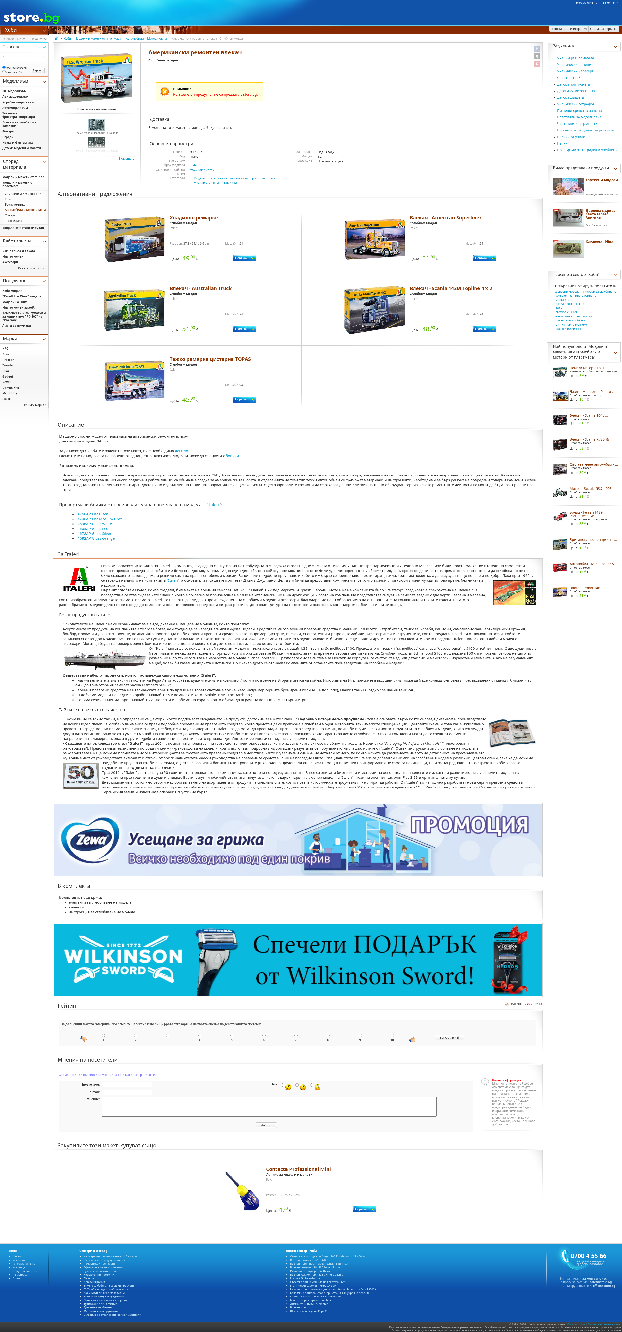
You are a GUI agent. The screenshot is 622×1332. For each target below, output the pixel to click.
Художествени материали (100, 1271)
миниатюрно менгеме (571, 324)
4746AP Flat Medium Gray (100, 518)
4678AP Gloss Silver (94, 533)
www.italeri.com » (202, 170)
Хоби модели (12, 291)
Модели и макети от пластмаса (98, 38)
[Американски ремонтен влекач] (96, 78)
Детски (94, 1282)
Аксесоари (10, 262)
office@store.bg (604, 1286)
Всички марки (34, 405)
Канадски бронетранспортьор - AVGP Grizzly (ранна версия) (329, 1293)
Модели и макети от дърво (23, 177)
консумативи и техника (103, 1267)
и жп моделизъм (104, 1293)
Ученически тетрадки (575, 104)
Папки (562, 143)
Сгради (8, 137)
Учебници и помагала (575, 58)
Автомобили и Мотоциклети (146, 38)
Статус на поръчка (25, 1271)
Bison (6, 354)
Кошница (19, 1267)
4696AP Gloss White (95, 523)
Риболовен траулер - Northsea (310, 1271)
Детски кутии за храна (576, 90)
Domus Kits (10, 388)
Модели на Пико (14, 302)
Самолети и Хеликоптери (23, 194)
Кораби (10, 199)
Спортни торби (570, 77)
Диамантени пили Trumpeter (309, 1304)
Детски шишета (570, 97)
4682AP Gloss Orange (96, 538)
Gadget (7, 376)
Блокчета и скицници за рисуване (586, 130)
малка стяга (563, 300)
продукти (99, 1274)
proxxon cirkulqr (566, 312)
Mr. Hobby (9, 393)
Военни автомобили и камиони (19, 124)
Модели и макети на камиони (215, 183)
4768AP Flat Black (93, 513)
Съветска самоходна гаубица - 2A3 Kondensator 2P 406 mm (328, 1256)
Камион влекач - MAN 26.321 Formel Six (315, 1296)
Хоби (11, 29)
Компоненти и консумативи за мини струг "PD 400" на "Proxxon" (24, 316)
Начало (17, 1256)
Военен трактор (300, 1307)
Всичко (104, 1296)
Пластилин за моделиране (579, 117)
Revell (6, 382)
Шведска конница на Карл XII (309, 1311)
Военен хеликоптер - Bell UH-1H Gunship (316, 1274)
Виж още (125, 158)
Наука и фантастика (17, 142)
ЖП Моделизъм (14, 91)
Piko (5, 371)
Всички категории (31, 268)
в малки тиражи (105, 1300)
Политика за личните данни (604, 1324)
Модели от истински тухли (23, 228)
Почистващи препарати (99, 1263)
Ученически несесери (575, 71)
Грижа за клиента (586, 2)
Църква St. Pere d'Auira (305, 1278)
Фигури (8, 131)
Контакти (19, 1260)
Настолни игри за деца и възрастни (107, 1260)
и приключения (100, 1304)
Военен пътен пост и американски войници (319, 1263)
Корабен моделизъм (18, 102)
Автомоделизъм (15, 108)
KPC (5, 348)
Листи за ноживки (16, 325)
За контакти (610, 2)
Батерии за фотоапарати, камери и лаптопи (112, 1314)
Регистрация (21, 1274)
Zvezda (7, 365)
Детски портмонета (573, 84)
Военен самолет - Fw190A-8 (308, 1260)
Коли (558, 308)
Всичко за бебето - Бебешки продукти (109, 1285)
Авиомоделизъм (15, 97)
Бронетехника (15, 204)
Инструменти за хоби (19, 307)
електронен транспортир (573, 316)
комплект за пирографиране (575, 296)
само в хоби (14, 72)
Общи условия (576, 1324)
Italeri (194, 165)
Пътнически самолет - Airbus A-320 (313, 1285)
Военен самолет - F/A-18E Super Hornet (315, 1267)
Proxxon (8, 360)
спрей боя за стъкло (569, 304)
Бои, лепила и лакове (18, 251)
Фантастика (13, 220)
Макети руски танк (568, 329)
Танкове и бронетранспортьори (18, 115)
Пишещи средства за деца (579, 110)
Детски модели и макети (21, 148)
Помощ (17, 1278)
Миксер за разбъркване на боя (310, 1300)
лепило (181, 450)
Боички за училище (573, 136)
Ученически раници (574, 64)
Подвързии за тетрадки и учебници (587, 149)
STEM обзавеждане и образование (106, 1289)
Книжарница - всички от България (111, 1256)
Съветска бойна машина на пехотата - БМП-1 (320, 1282)
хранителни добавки (570, 320)
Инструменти (13, 256)
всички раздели (16, 67)
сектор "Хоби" (586, 274)
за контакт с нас (594, 1278)
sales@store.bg (601, 1282)
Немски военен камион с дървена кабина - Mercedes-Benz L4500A (333, 1289)
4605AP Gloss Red (93, 528)
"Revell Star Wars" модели (22, 296)
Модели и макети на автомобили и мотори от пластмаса (235, 178)
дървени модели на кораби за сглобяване (585, 291)
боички (232, 455)
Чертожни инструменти (577, 123)
